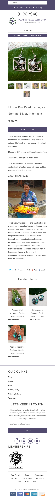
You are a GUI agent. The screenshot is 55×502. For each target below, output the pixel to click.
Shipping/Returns (14, 394)
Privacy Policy (13, 389)
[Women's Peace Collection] (27, 21)
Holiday (14, 478)
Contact (11, 381)
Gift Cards (18, 8)
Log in (27, 8)
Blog (10, 385)
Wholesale (12, 398)
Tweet (14, 270)
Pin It (28, 270)
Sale (27, 481)
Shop (10, 377)
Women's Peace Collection (30, 489)
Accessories (39, 475)
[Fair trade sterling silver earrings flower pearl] (27, 61)
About (35, 481)
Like (21, 270)
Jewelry (27, 475)
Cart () (38, 8)
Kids (19, 481)
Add (35, 270)
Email (43, 270)
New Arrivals (15, 475)
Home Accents (26, 478)
